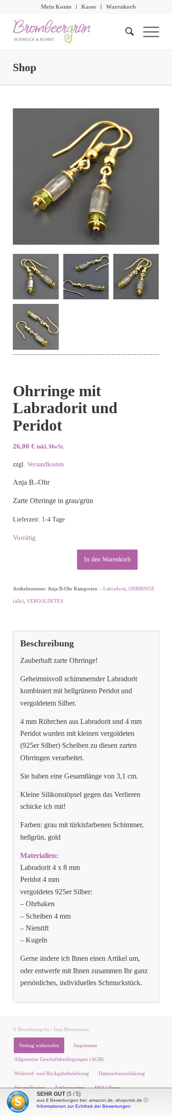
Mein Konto (56, 6)
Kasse (88, 6)
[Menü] (146, 31)
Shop (24, 67)
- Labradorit (113, 588)
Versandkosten (45, 464)
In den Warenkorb (107, 559)
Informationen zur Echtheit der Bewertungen (84, 1106)
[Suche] (125, 31)
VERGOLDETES (45, 601)
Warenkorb (121, 6)
